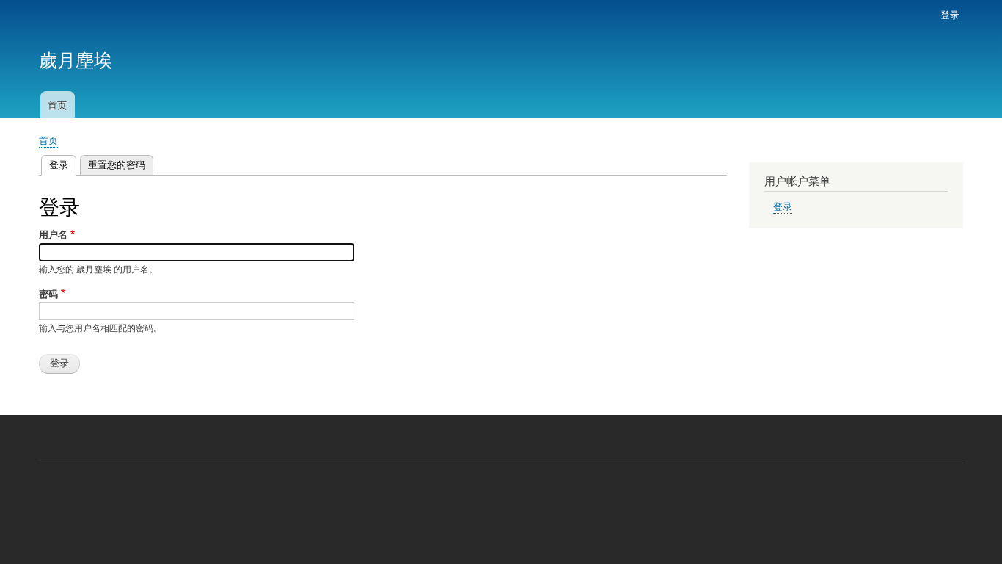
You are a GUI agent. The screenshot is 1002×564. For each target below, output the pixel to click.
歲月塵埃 (75, 59)
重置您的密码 (116, 164)
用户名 (53, 234)
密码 (48, 293)
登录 (949, 14)
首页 (57, 105)
